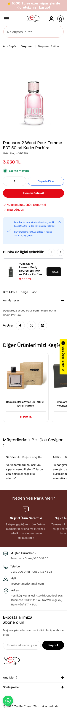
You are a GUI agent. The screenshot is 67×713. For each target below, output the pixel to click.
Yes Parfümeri (23, 706)
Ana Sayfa (9, 46)
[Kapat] (59, 221)
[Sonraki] (60, 252)
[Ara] (59, 32)
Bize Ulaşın (10, 292)
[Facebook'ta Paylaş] (20, 325)
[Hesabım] (51, 18)
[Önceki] (51, 252)
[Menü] (6, 18)
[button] (63, 356)
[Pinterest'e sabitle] (42, 325)
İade (34, 292)
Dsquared (27, 46)
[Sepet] (60, 18)
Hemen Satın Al (33, 193)
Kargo (24, 292)
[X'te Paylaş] (31, 325)
